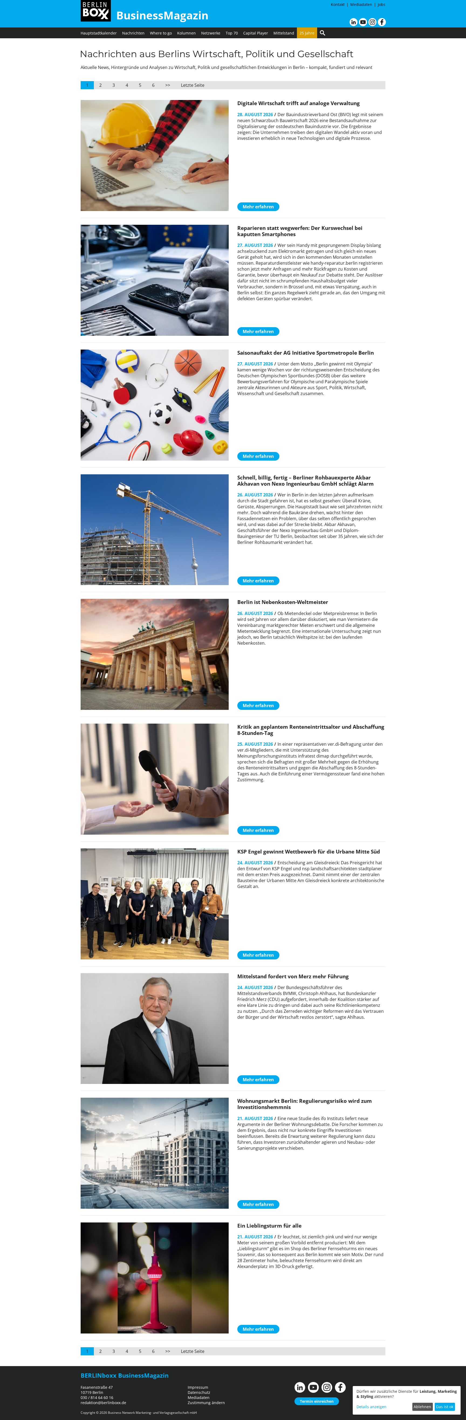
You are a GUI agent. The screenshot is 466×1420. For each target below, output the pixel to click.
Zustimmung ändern (206, 1402)
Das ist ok (444, 1406)
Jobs (381, 4)
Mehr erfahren (258, 207)
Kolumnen (186, 33)
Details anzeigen (371, 1406)
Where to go (161, 33)
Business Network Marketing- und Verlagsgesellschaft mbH (152, 1413)
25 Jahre (307, 33)
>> (167, 85)
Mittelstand (283, 33)
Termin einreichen (317, 1401)
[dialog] (407, 1400)
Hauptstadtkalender (99, 33)
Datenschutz (199, 1392)
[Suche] (322, 32)
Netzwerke (210, 33)
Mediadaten (361, 4)
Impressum (198, 1387)
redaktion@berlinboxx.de (103, 1402)
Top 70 (232, 33)
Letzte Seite (192, 85)
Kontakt (338, 4)
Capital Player (255, 33)
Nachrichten (133, 33)
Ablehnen (422, 1406)
